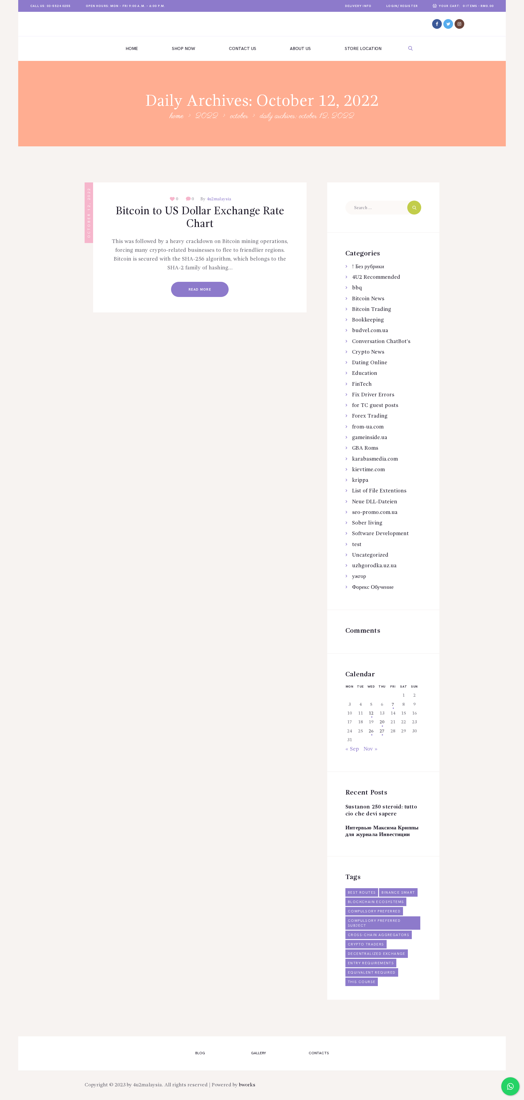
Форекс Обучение (373, 587)
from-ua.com (368, 427)
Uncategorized (370, 555)
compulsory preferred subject (374, 923)
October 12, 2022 (89, 213)
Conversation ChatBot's (381, 341)
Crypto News (368, 352)
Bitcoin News (368, 299)
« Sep (352, 749)
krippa (360, 480)
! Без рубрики (368, 266)
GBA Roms (365, 448)
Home (176, 116)
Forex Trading (370, 416)
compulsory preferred (374, 911)
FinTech (362, 384)
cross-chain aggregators (378, 935)
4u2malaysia (218, 199)
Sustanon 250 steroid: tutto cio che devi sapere (381, 810)
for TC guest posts (375, 405)
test (356, 544)
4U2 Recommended (376, 277)
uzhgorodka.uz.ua (374, 565)
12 (371, 713)
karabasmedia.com (375, 459)
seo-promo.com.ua (375, 512)
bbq (357, 288)
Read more (200, 290)
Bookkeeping (368, 320)
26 (371, 731)
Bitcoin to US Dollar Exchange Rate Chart (200, 217)
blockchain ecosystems (376, 902)
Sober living (367, 523)
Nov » (371, 749)
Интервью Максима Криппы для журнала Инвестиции (381, 831)
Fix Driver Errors (373, 395)
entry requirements (371, 963)
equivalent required (372, 972)
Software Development (380, 533)
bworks (247, 1085)
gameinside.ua (369, 437)
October (239, 116)
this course (361, 982)
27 (382, 731)
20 (382, 722)
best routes (362, 892)
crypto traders (366, 944)
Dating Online (369, 362)
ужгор (359, 576)
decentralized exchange (376, 954)
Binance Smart (398, 892)
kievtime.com (368, 469)
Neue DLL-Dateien (374, 502)
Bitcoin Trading (371, 309)
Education (364, 373)
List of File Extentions (379, 491)
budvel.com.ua (370, 330)
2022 (206, 116)
